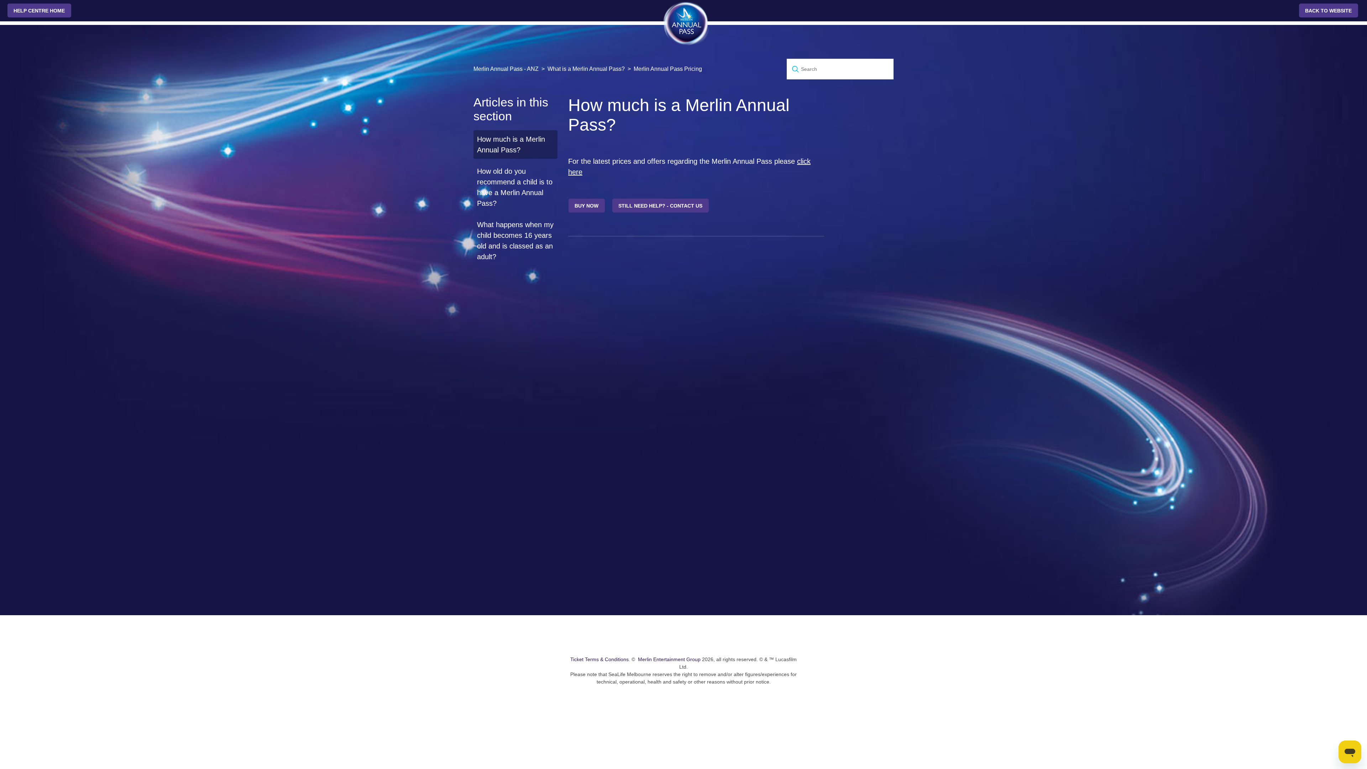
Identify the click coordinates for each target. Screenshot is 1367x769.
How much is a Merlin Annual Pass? (511, 144)
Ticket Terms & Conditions (599, 659)
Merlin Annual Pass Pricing (668, 69)
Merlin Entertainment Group (669, 659)
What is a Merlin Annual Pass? (586, 69)
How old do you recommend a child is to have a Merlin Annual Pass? (514, 187)
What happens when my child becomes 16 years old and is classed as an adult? (515, 241)
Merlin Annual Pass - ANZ (506, 69)
